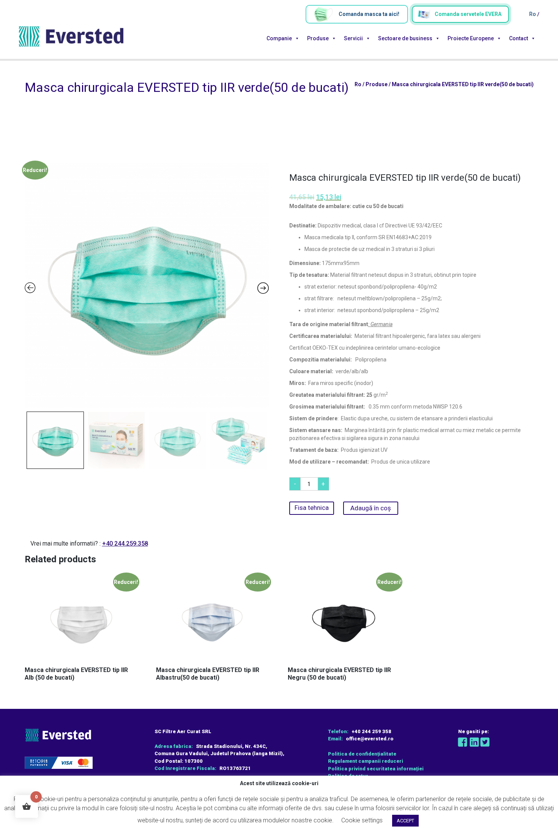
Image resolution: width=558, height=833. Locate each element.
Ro (533, 14)
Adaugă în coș (370, 508)
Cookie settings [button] (362, 820)
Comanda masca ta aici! (369, 14)
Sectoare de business (405, 38)
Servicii (353, 38)
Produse (318, 38)
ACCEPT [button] (405, 821)
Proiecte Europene (471, 38)
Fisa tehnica (312, 507)
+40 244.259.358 (125, 543)
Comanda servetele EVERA (468, 14)
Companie (279, 38)
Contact (518, 38)
